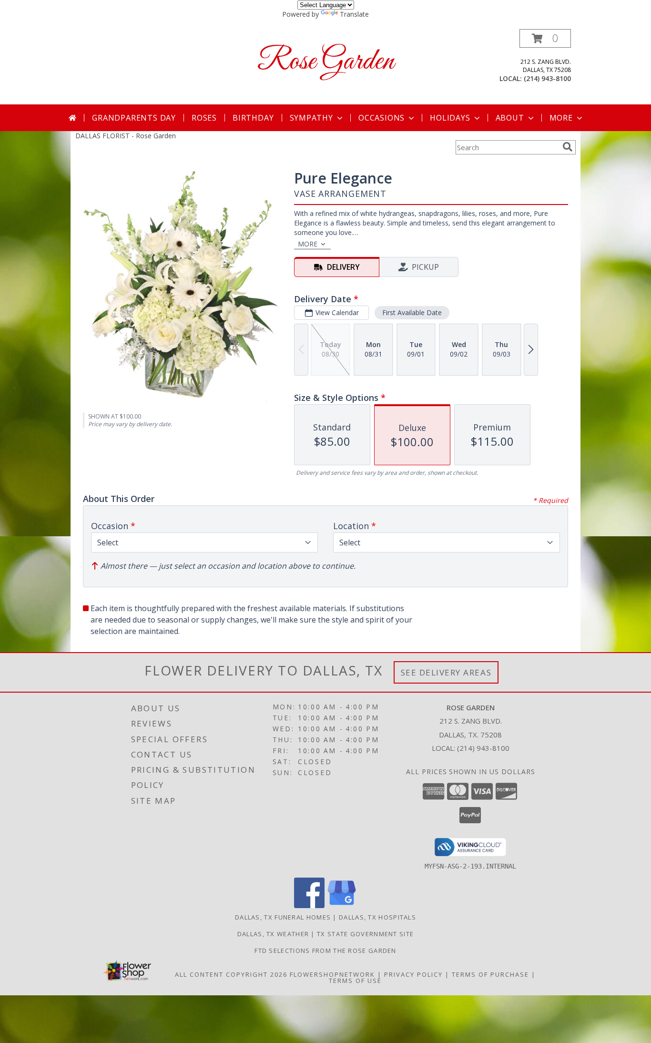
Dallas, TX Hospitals (377, 917)
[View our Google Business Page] (341, 905)
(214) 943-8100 (547, 78)
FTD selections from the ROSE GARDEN (325, 950)
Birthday (253, 117)
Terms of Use (355, 980)
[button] (545, 38)
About (510, 117)
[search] (567, 147)
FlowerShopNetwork (332, 974)
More (561, 117)
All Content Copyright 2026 (231, 974)
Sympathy (311, 117)
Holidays (450, 117)
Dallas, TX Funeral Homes (283, 917)
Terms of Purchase (490, 974)
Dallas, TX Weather (273, 934)
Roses (204, 117)
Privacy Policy (413, 974)
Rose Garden (325, 61)
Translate (354, 14)
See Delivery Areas (446, 672)
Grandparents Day (134, 117)
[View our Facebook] (309, 905)
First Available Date (412, 312)
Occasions (381, 117)
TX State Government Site (365, 934)
